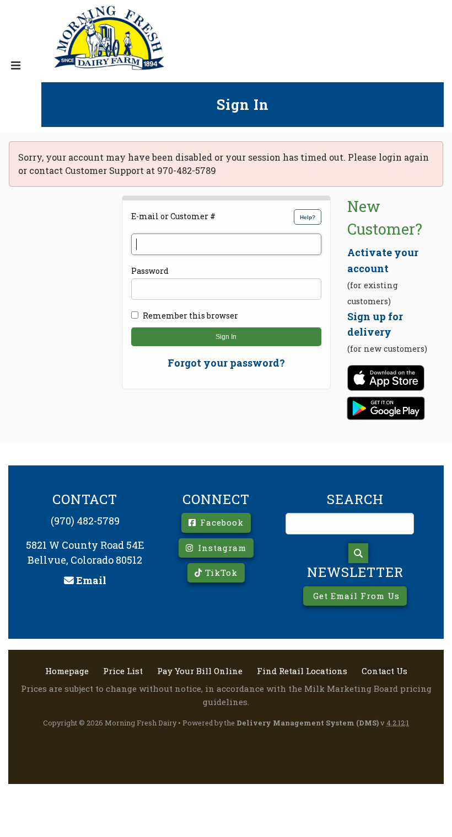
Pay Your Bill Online (200, 671)
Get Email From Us (355, 595)
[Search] (358, 553)
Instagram (220, 547)
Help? (307, 217)
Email (90, 580)
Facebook (220, 522)
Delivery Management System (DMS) (307, 722)
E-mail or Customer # (173, 216)
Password (150, 271)
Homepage (67, 671)
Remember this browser (190, 315)
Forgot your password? (226, 362)
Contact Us (384, 671)
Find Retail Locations (302, 671)
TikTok (220, 572)
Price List (123, 671)
